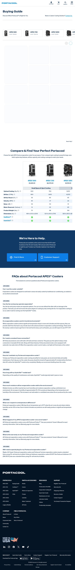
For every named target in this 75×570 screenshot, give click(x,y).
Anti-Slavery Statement (42, 564)
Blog (40, 483)
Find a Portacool (20, 511)
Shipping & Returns (59, 490)
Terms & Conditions (29, 564)
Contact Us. (68, 16)
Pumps (24, 494)
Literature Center (43, 499)
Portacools (7, 480)
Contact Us (5, 526)
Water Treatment (26, 501)
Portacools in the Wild (44, 486)
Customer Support (51, 257)
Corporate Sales (7, 520)
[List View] (66, 43)
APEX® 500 (32, 180)
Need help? (69, 141)
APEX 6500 (6, 501)
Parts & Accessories (29, 480)
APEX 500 (5, 483)
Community (6, 523)
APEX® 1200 (68, 180)
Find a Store (19, 257)
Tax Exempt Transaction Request (62, 501)
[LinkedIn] (4, 547)
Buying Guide (15, 483)
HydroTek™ (7, 220)
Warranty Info (57, 487)
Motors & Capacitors (27, 490)
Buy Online (16, 517)
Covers (24, 487)
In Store (16, 514)
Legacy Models (7, 505)
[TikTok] (28, 547)
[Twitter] (18, 547)
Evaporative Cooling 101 (45, 489)
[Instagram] (9, 547)
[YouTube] (23, 547)
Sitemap (37, 567)
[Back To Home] (9, 3)
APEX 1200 (5, 490)
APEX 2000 (6, 494)
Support (57, 480)
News (4, 517)
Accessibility (68, 564)
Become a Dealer (58, 494)
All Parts (24, 505)
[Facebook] (13, 547)
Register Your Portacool (60, 483)
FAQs (13, 494)
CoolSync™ (7, 217)
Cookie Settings (17, 564)
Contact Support (58, 497)
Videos (41, 502)
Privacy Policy (7, 564)
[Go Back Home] (14, 473)
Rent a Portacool (18, 520)
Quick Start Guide (43, 493)
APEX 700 (5, 487)
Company (6, 511)
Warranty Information (65, 555)
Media (23, 483)
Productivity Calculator (45, 505)
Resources (43, 480)
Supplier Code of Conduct (56, 564)
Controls (24, 497)
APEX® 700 (50, 180)
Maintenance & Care (44, 496)
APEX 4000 (6, 497)
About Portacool (7, 514)
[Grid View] (70, 43)
